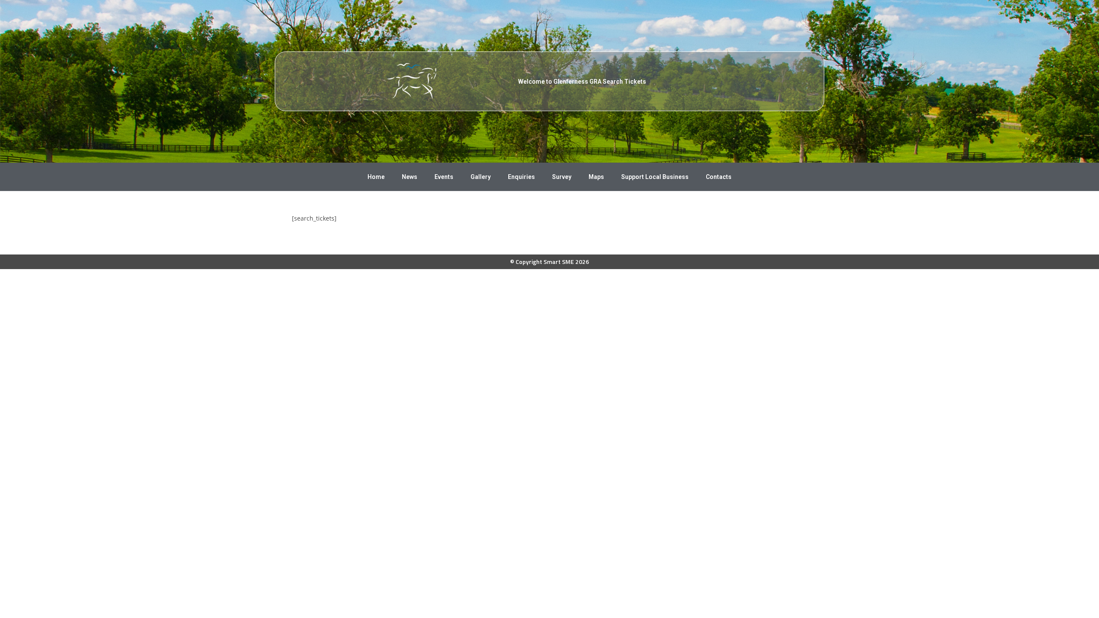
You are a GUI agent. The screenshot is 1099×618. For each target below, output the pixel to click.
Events (443, 176)
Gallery (481, 176)
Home (376, 176)
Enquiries (521, 176)
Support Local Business (655, 176)
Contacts (719, 176)
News (409, 176)
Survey (561, 176)
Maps (596, 176)
